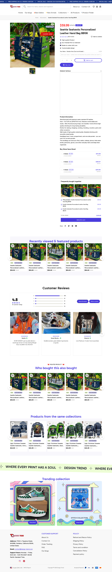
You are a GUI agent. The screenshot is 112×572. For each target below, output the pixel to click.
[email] (24, 549)
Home (36, 17)
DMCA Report (27, 567)
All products (43, 17)
